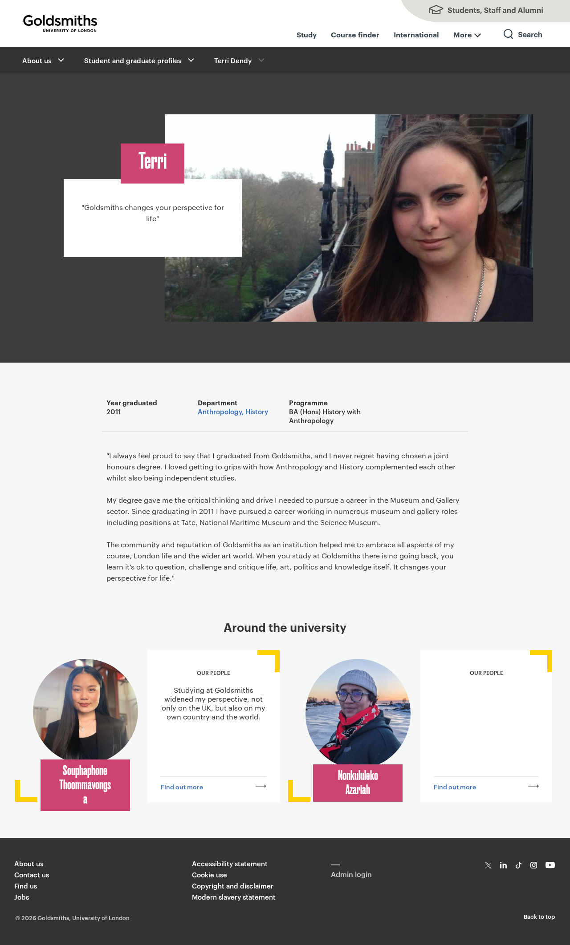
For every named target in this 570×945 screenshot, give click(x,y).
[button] (60, 60)
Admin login (351, 874)
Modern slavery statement (234, 896)
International (416, 34)
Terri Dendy (233, 60)
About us (36, 60)
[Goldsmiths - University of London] (60, 23)
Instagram (533, 865)
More (462, 34)
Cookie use (209, 874)
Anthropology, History (233, 411)
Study (307, 34)
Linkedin (503, 865)
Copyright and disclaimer (232, 885)
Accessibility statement (230, 863)
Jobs (21, 896)
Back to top (539, 916)
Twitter (488, 865)
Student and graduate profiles (132, 60)
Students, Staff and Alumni (481, 11)
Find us (25, 885)
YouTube (550, 865)
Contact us (31, 874)
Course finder (355, 34)
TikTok (518, 865)
